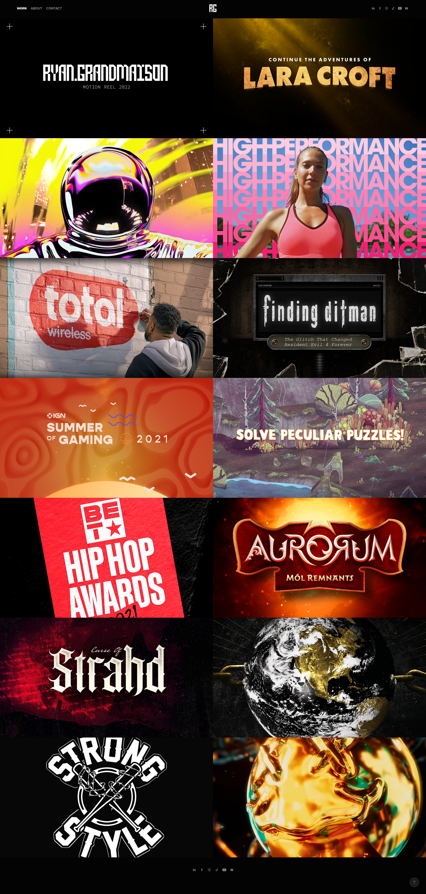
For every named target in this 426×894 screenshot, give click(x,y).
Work (22, 8)
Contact (54, 8)
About (36, 8)
